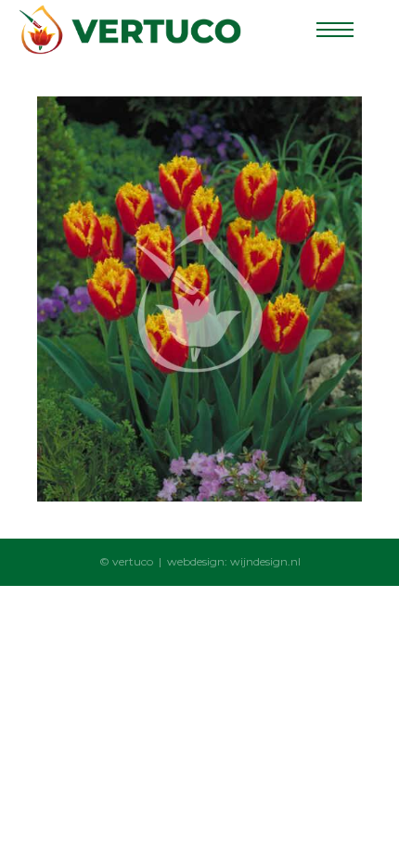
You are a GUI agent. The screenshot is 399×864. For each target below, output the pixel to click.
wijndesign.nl (265, 561)
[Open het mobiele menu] (335, 29)
